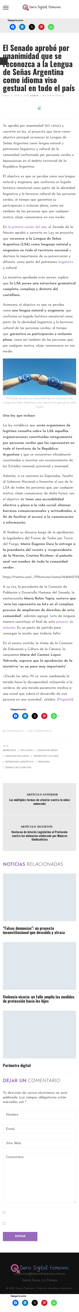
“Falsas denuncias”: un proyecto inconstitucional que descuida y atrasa (34, 930)
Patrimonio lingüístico (19, 762)
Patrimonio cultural (46, 756)
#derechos (9, 750)
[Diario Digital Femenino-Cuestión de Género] (42, 7)
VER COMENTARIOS (40, 731)
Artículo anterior (42, 794)
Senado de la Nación (18, 768)
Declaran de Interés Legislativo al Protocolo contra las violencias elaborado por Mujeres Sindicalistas (39, 835)
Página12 (65, 699)
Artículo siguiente (37, 826)
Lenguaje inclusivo (17, 756)
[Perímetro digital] (39, 1034)
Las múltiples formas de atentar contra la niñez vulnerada (39, 802)
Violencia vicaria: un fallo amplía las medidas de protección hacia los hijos (38, 999)
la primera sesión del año (27, 227)
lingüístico (65, 262)
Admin (34, 96)
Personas (44, 762)
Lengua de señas (47, 750)
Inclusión (26, 750)
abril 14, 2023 (11, 96)
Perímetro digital (17, 1065)
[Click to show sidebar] (4, 61)
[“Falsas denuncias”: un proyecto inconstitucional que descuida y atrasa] (39, 897)
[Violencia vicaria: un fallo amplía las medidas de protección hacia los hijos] (39, 966)
